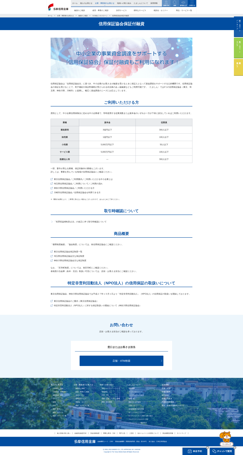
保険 (54, 402)
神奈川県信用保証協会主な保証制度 (70, 260)
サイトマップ (181, 433)
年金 (54, 405)
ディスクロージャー (135, 392)
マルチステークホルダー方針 (138, 419)
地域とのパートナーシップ (111, 388)
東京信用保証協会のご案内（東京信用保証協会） (76, 301)
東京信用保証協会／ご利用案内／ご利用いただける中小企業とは (83, 179)
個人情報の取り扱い (64, 433)
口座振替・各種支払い (60, 392)
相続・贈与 (56, 409)
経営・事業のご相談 (100, 10)
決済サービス (121, 10)
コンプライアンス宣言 (136, 395)
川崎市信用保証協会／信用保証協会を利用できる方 (77, 192)
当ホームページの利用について (148, 433)
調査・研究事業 (107, 402)
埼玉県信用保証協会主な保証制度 (69, 256)
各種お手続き (167, 398)
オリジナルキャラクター (137, 412)
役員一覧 (132, 398)
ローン (55, 398)
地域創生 (105, 392)
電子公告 (122, 433)
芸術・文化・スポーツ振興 (111, 398)
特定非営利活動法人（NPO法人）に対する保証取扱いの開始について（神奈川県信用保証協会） (97, 305)
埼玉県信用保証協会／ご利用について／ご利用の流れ (78, 184)
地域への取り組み (107, 385)
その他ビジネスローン (99, 16)
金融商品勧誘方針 (80, 433)
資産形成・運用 (58, 395)
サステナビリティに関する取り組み (141, 416)
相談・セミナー (58, 412)
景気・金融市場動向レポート (173, 405)
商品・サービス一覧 (184, 10)
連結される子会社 (135, 402)
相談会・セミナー (161, 10)
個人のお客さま (57, 385)
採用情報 (165, 385)
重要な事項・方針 (109, 433)
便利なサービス (140, 10)
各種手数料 (166, 392)
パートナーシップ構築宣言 (138, 423)
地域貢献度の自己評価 (136, 409)
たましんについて (134, 385)
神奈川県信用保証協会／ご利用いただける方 (74, 188)
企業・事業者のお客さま (65, 16)
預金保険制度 (94, 433)
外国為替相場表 (168, 402)
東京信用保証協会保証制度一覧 (68, 252)
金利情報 (165, 395)
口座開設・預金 (58, 388)
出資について (133, 405)
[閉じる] (207, 447)
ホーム (50, 16)
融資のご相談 (79, 10)
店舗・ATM (166, 388)
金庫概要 (132, 388)
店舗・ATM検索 (121, 360)
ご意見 (131, 433)
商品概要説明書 (168, 433)
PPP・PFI (105, 395)
